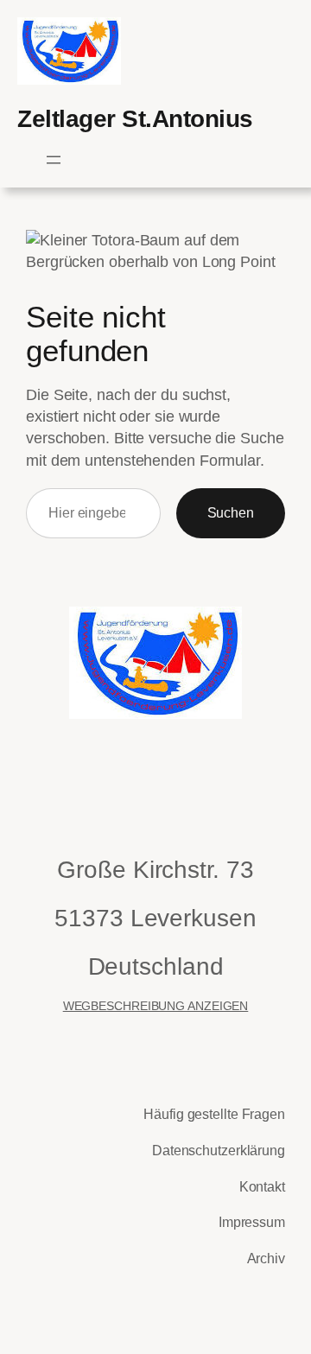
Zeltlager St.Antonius (135, 118)
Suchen (230, 512)
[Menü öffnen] (53, 159)
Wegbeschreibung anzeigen (156, 1006)
